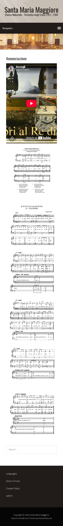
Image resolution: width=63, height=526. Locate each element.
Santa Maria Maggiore (31, 9)
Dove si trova (13, 480)
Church (14, 518)
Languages (11, 473)
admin (9, 495)
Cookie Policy (13, 488)
